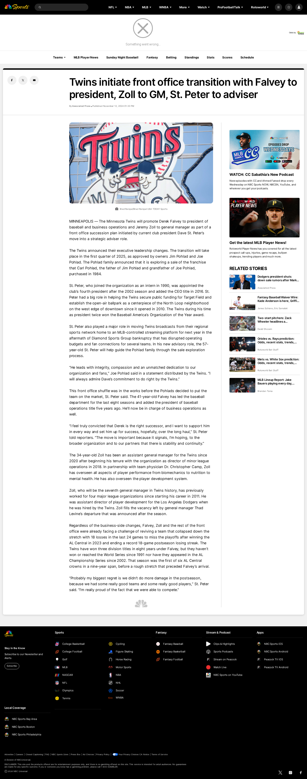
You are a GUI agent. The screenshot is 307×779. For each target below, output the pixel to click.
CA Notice (144, 754)
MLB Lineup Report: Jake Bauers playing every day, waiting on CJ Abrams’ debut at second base (277, 381)
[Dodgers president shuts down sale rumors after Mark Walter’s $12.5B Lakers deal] (242, 282)
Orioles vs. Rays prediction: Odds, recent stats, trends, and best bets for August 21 (276, 340)
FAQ (47, 754)
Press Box (75, 754)
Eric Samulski (280, 308)
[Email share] (34, 80)
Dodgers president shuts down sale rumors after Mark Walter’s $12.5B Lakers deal (277, 278)
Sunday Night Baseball (122, 57)
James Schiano (265, 308)
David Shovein (265, 329)
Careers (19, 754)
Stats (210, 57)
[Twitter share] (22, 80)
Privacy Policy (103, 754)
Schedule (247, 57)
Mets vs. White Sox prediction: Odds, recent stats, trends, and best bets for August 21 (278, 361)
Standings (192, 57)
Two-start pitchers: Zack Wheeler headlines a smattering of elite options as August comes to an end (277, 319)
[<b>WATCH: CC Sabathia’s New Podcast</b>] (264, 150)
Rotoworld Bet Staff (268, 349)
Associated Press (81, 106)
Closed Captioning (34, 754)
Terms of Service (159, 754)
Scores (227, 57)
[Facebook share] (11, 80)
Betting (171, 57)
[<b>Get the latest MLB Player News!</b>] (264, 217)
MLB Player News (86, 57)
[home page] (16, 7)
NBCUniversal (23, 760)
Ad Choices (88, 754)
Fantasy (152, 57)
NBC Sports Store (60, 754)
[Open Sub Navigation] (116, 7)
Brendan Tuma (265, 391)
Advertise (8, 754)
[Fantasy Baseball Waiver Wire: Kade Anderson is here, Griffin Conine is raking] (242, 302)
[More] (278, 7)
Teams (57, 57)
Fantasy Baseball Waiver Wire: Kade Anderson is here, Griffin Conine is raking (278, 299)
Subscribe (12, 666)
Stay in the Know (14, 648)
